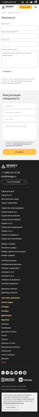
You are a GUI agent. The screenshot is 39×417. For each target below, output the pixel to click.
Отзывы (4, 339)
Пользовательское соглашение (13, 386)
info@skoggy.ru (8, 176)
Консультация (25, 7)
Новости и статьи (8, 343)
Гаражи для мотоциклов (11, 219)
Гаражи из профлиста (10, 235)
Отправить (7, 71)
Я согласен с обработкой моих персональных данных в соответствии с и (19, 144)
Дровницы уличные (9, 289)
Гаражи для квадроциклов (11, 227)
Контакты (5, 324)
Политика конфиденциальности (14, 389)
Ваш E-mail (5, 40)
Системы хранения (10, 298)
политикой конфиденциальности (21, 81)
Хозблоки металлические (11, 264)
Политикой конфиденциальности (13, 403)
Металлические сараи (10, 199)
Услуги (4, 335)
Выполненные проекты (10, 347)
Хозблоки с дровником (10, 268)
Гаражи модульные (9, 212)
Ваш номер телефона (9, 32)
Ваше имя (4, 24)
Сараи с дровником (9, 203)
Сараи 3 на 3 (6, 195)
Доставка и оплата (8, 332)
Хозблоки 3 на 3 (7, 272)
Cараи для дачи (7, 191)
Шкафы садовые (8, 255)
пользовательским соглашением (11, 83)
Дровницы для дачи (9, 292)
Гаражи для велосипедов (11, 239)
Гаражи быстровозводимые (12, 208)
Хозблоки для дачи (8, 260)
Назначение (6, 351)
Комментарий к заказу (9, 49)
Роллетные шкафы (8, 248)
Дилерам (5, 358)
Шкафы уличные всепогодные (13, 251)
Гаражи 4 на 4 (6, 231)
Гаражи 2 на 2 (6, 223)
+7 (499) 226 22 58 (9, 2)
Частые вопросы (8, 355)
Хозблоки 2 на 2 (7, 276)
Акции (3, 362)
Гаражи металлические (10, 216)
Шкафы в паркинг (8, 244)
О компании (6, 328)
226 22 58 (10, 172)
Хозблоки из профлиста (10, 280)
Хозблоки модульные (9, 283)
